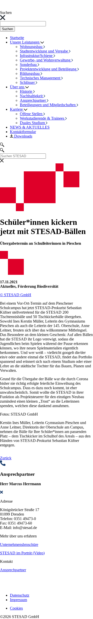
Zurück (5, 458)
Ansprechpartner (13, 570)
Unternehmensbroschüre (19, 544)
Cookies (16, 608)
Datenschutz (19, 595)
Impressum (18, 600)
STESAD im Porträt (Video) (22, 553)
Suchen (7, 29)
